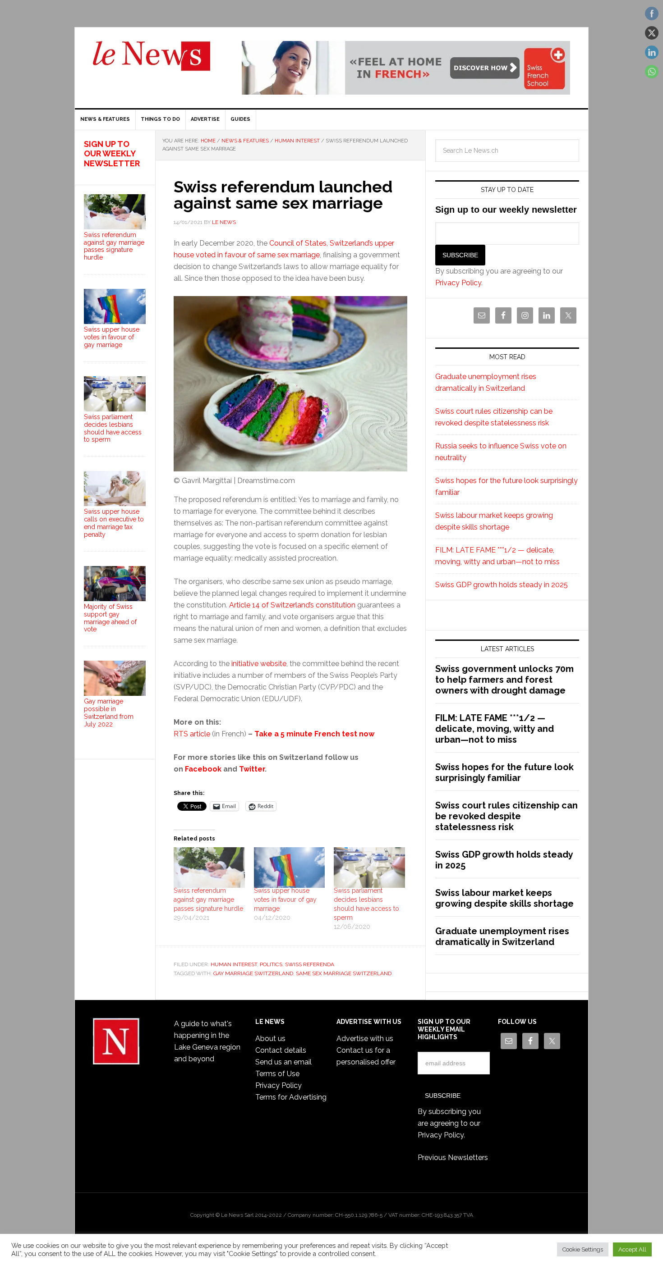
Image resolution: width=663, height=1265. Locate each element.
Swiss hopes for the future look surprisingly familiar (504, 772)
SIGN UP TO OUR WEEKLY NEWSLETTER (112, 153)
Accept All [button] (632, 1249)
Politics (271, 964)
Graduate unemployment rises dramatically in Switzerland (502, 936)
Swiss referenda (309, 964)
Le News (151, 61)
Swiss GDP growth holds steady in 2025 (501, 584)
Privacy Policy (458, 283)
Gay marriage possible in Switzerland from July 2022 (109, 712)
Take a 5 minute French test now (314, 734)
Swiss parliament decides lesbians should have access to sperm (113, 428)
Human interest (234, 964)
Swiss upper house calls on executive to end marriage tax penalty (114, 523)
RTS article (192, 734)
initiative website (258, 663)
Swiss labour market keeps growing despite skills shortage (504, 898)
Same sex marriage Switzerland (343, 973)
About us (270, 1038)
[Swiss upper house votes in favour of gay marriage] (289, 867)
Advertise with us (364, 1038)
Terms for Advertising (291, 1097)
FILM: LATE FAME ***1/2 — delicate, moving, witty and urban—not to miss (494, 728)
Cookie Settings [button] (582, 1249)
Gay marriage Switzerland (253, 973)
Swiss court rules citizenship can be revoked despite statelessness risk (506, 816)
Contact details (280, 1050)
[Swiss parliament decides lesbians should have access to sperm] (369, 867)
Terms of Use (277, 1073)
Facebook (203, 769)
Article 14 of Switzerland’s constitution (292, 605)
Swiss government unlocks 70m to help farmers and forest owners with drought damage (504, 679)
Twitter (252, 769)
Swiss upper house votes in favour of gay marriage (285, 899)
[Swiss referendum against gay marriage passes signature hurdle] (209, 867)
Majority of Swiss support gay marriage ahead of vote (110, 618)
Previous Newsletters (453, 1157)
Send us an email (283, 1062)
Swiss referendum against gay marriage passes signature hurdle (208, 899)
